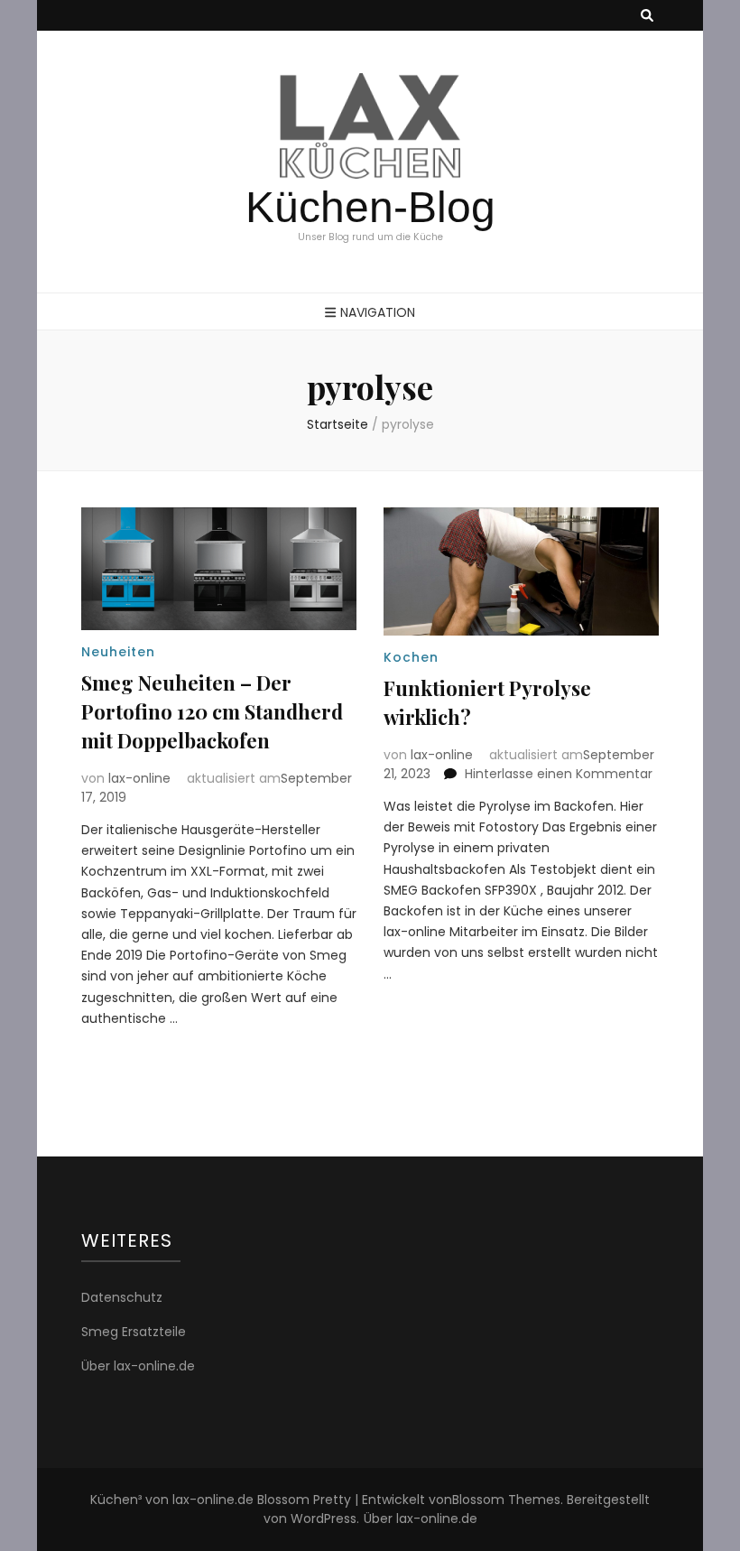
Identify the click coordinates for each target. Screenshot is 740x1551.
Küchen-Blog (370, 207)
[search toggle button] (647, 15)
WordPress (323, 1518)
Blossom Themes (506, 1500)
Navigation (377, 312)
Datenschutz (121, 1297)
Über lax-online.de (138, 1366)
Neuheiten (118, 652)
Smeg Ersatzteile (133, 1332)
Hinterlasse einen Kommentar (558, 774)
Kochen (411, 657)
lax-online (139, 778)
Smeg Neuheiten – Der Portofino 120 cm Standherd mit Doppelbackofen (212, 711)
